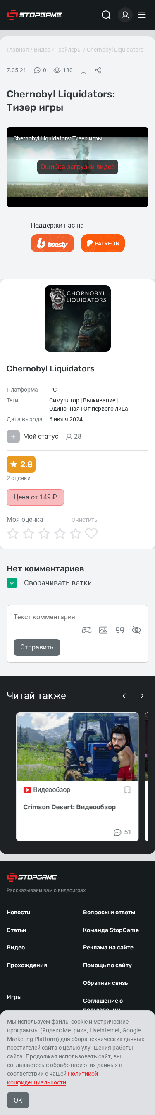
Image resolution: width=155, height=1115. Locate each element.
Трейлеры (68, 49)
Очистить (85, 519)
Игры (14, 997)
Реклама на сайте (108, 947)
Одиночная (64, 408)
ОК (18, 1100)
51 (128, 832)
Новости (19, 912)
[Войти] (125, 14)
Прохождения (27, 965)
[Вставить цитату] (120, 630)
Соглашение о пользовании (103, 1005)
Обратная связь (105, 983)
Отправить (37, 647)
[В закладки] (83, 70)
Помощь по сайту (107, 965)
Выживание (99, 400)
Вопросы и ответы (109, 912)
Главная (18, 49)
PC (53, 389)
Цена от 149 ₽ (35, 497)
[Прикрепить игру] (87, 630)
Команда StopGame (111, 930)
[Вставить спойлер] (136, 630)
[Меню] (143, 15)
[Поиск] (106, 14)
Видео (42, 49)
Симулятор (64, 400)
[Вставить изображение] (103, 630)
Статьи (16, 930)
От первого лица (105, 408)
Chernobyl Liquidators (115, 49)
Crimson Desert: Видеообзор (69, 807)
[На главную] (34, 15)
